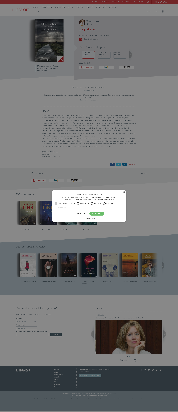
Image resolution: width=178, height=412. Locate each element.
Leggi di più (111, 199)
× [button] (124, 192)
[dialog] (89, 206)
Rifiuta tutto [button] (80, 213)
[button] (89, 218)
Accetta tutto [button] (97, 213)
